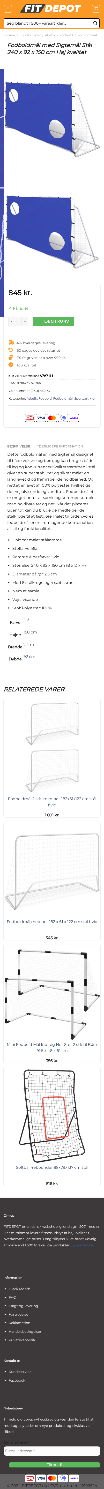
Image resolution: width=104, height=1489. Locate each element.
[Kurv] (96, 9)
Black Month (19, 1289)
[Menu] (8, 9)
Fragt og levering (23, 1306)
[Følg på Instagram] (14, 1256)
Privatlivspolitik (22, 1340)
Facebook (17, 1380)
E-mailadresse (17, 1442)
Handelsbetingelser (25, 1331)
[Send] (95, 23)
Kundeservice (20, 1372)
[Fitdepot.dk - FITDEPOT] (52, 8)
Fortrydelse (18, 1314)
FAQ (12, 1297)
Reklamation (19, 1323)
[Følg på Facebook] (7, 1256)
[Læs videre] (83, 1245)
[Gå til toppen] (94, 1482)
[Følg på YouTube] (21, 1256)
